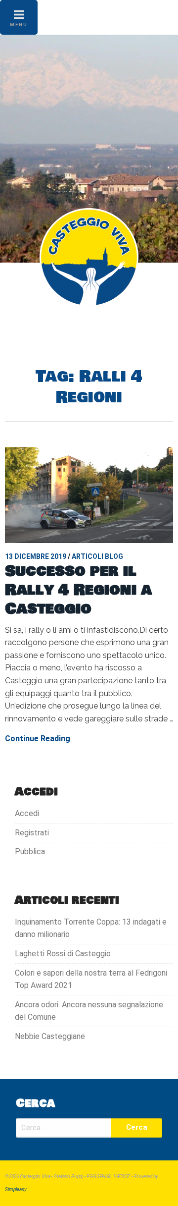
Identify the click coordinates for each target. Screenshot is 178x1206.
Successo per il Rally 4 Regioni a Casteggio (78, 590)
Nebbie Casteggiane (50, 1036)
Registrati (32, 832)
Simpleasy (16, 1189)
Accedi (27, 813)
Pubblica (30, 851)
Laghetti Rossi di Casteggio (63, 953)
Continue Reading (37, 738)
